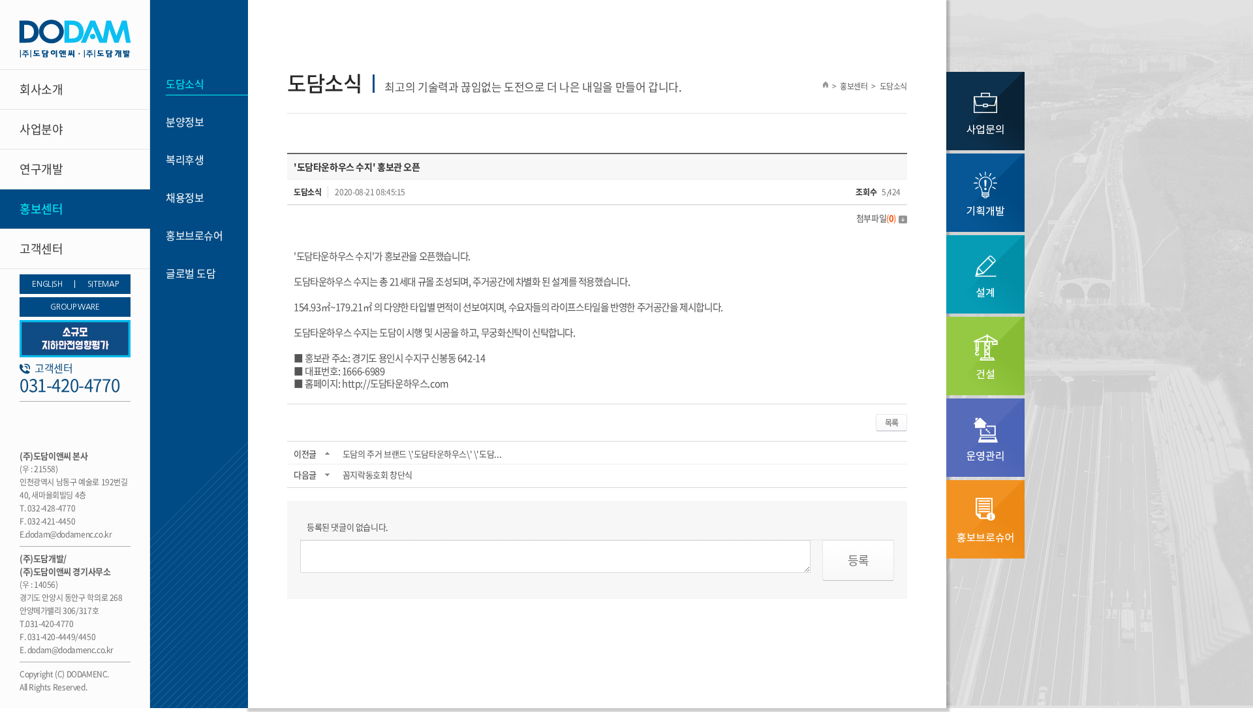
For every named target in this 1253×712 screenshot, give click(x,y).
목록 (891, 423)
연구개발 (41, 169)
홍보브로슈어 (194, 235)
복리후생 (185, 159)
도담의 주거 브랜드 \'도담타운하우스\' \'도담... (422, 453)
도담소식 (185, 83)
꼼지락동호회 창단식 (377, 474)
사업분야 (41, 129)
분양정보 (185, 121)
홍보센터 (41, 209)
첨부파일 (876, 218)
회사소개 (41, 89)
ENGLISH (47, 284)
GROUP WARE (74, 307)
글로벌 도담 (191, 273)
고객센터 (41, 248)
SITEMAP (102, 284)
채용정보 (185, 197)
